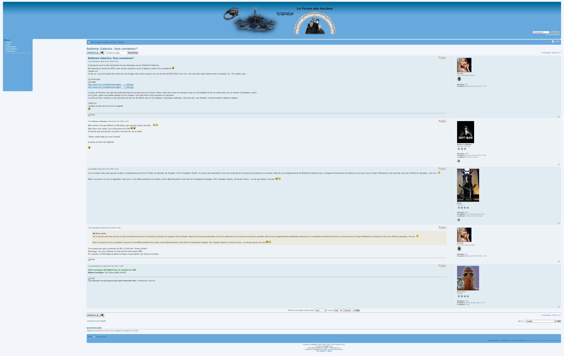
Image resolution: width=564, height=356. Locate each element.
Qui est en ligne (94, 328)
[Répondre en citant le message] (442, 57)
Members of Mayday (99, 121)
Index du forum (96, 42)
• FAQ (7, 45)
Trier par (330, 310)
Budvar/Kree (96, 266)
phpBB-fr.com (327, 346)
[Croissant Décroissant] (351, 310)
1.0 (326, 351)
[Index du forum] (282, 37)
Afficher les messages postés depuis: (301, 310)
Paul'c (94, 169)
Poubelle (121, 42)
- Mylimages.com (332, 347)
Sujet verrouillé (92, 52)
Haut (559, 117)
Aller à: (520, 321)
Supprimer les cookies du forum (513, 340)
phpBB (314, 344)
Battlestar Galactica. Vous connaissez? (112, 48)
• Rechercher (10, 47)
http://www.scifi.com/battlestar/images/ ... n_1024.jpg (110, 87)
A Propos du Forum (109, 42)
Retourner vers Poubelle (97, 321)
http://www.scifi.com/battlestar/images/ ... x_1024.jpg (110, 84)
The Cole (95, 61)
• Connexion (10, 51)
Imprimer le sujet (553, 41)
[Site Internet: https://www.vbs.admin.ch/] (458, 219)
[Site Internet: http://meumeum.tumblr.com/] (458, 160)
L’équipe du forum (494, 340)
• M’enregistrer (11, 49)
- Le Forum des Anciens (333, 349)
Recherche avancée (552, 34)
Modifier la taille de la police (557, 41)
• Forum (8, 42)
